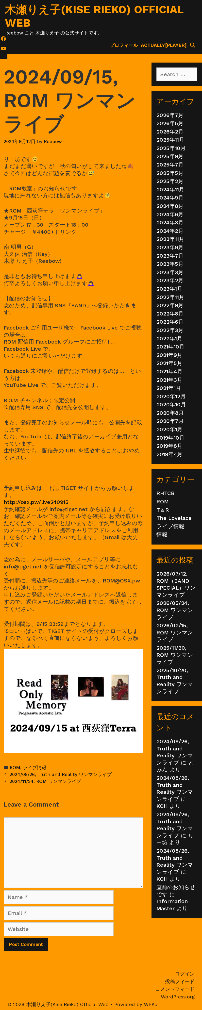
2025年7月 (170, 165)
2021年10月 (170, 347)
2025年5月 (170, 173)
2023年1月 (169, 289)
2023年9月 (170, 247)
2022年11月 (170, 297)
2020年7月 (170, 421)
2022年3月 (170, 330)
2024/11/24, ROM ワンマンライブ (45, 781)
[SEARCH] (192, 45)
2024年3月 (170, 222)
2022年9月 (170, 305)
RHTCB (165, 493)
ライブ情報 (34, 767)
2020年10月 (171, 404)
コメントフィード (175, 989)
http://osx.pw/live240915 (36, 502)
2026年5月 (170, 123)
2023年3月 (170, 272)
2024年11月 (170, 189)
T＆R (162, 510)
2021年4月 (169, 371)
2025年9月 (170, 156)
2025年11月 (170, 140)
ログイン (185, 974)
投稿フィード (180, 981)
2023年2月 (170, 280)
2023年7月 (170, 256)
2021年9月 (169, 355)
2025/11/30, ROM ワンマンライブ (174, 655)
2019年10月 (170, 438)
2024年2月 (170, 231)
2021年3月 (169, 380)
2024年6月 (170, 214)
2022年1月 (169, 338)
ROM (15, 767)
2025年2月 (170, 181)
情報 (161, 534)
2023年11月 (170, 239)
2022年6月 (170, 322)
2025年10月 (171, 148)
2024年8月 (170, 206)
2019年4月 (169, 454)
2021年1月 (168, 388)
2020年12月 (171, 396)
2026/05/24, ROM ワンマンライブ (174, 610)
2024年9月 (170, 198)
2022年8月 (170, 314)
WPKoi (151, 1004)
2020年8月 (170, 413)
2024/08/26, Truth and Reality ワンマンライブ (61, 774)
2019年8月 (169, 446)
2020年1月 (169, 429)
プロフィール (124, 45)
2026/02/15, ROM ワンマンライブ (174, 632)
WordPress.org (178, 997)
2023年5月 (170, 264)
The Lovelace (174, 518)
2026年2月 (170, 132)
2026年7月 (170, 115)
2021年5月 (169, 363)
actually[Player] (164, 45)
